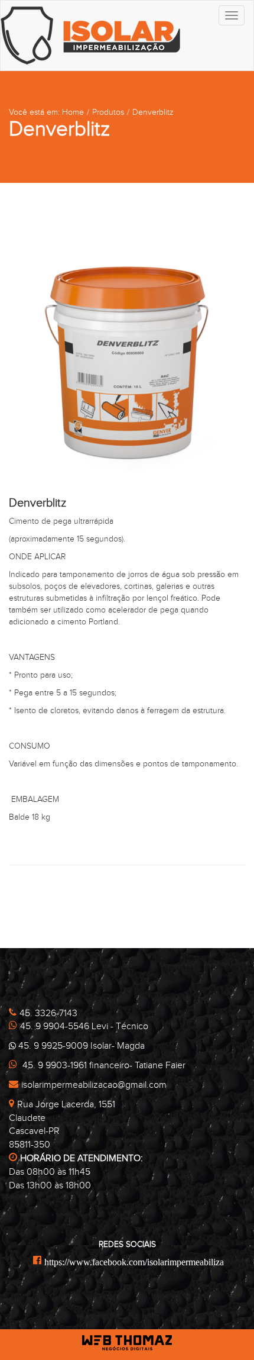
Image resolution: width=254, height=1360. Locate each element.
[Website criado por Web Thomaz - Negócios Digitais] (127, 1347)
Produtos (108, 112)
